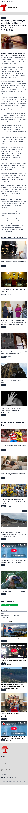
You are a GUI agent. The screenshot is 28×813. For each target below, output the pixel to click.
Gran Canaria (4, 718)
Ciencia (3, 478)
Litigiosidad (4, 617)
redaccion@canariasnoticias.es (12, 771)
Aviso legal (4, 763)
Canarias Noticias (5, 27)
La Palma (3, 539)
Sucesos (3, 565)
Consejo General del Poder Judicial (11, 615)
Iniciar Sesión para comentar (9, 605)
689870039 (8, 769)
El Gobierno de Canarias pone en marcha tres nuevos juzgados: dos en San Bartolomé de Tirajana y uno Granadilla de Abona (13, 322)
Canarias (3, 18)
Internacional (4, 641)
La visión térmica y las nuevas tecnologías (13, 591)
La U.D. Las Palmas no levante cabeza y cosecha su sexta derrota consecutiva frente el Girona (13, 501)
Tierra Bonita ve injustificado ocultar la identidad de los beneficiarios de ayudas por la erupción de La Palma (13, 534)
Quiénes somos (5, 759)
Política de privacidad (6, 761)
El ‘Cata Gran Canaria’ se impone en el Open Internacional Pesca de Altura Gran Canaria (13, 660)
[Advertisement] (14, 799)
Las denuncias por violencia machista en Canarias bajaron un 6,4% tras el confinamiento (12, 410)
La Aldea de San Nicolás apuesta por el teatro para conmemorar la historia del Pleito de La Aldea (13, 715)
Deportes (3, 450)
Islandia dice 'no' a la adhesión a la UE (12, 639)
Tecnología (3, 594)
